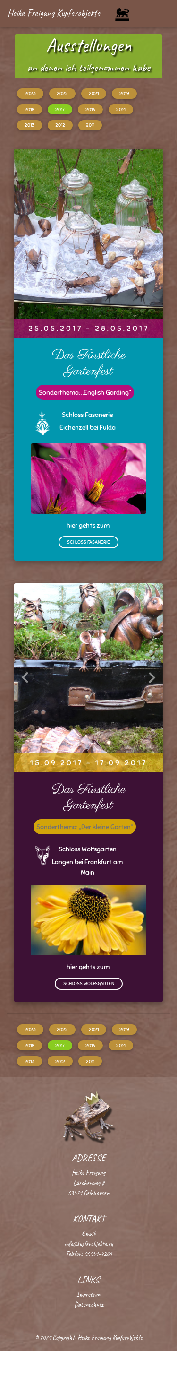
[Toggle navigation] (122, 14)
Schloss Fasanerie (88, 542)
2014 (121, 109)
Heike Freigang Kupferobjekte (54, 13)
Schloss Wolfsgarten (88, 983)
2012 (60, 125)
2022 (62, 93)
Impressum (88, 1294)
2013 (29, 125)
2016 (90, 109)
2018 (29, 109)
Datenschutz (88, 1304)
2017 (60, 109)
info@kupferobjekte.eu (88, 1243)
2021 (94, 93)
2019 (124, 93)
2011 (90, 125)
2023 (30, 93)
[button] (25, 243)
